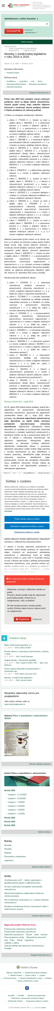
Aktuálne (8, 849)
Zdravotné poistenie (14, 87)
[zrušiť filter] (47, 24)
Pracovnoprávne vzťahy (14, 937)
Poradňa (7, 948)
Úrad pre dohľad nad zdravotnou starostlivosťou (24, 946)
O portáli (11, 996)
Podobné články (13, 73)
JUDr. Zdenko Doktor (23, 648)
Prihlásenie (37, 619)
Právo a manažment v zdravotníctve (23, 48)
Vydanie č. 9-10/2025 (17, 798)
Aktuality (8, 845)
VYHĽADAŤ (12, 31)
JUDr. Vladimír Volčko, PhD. (27, 663)
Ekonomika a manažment (15, 856)
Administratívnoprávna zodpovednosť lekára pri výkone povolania (24, 894)
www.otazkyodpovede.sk (14, 704)
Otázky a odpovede (13, 973)
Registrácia (24, 619)
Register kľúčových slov (39, 93)
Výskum (44, 935)
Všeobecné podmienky (36, 996)
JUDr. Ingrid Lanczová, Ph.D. (26, 674)
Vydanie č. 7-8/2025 (16, 802)
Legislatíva (23, 81)
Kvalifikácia (11, 81)
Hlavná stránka (10, 46)
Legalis (42, 975)
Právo (31, 64)
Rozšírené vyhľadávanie (30, 31)
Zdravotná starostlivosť (38, 84)
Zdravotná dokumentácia (16, 84)
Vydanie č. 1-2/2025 (16, 814)
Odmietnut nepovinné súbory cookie (27, 526)
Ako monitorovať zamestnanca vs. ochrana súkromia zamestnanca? (26, 901)
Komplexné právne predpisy (36, 973)
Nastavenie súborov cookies (37, 1001)
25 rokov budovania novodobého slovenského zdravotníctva (23, 888)
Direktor (49, 978)
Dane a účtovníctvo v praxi (28, 981)
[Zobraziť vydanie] (16, 740)
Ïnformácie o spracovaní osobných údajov (28, 998)
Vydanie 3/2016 (29, 50)
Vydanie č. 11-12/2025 (17, 795)
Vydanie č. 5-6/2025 (16, 806)
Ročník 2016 (14, 50)
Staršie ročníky (44, 832)
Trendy (19, 940)
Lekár (36, 935)
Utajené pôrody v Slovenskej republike (20, 660)
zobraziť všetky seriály (41, 916)
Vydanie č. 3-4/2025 (16, 810)
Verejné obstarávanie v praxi (31, 978)
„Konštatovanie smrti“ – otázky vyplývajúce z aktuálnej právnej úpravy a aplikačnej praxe (23, 881)
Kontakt (21, 996)
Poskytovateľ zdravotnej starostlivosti (20, 932)
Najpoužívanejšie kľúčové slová (20, 925)
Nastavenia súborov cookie (26, 532)
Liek (32, 81)
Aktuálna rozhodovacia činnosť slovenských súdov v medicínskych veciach (26, 907)
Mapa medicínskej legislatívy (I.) (18, 645)
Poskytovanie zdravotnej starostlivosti (20, 929)
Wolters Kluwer (16, 975)
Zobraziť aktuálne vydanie (39, 764)
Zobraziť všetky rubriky (41, 867)
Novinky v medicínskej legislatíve (18, 678)
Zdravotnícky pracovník (36, 937)
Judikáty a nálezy (11, 943)
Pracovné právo (10, 978)
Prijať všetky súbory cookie (27, 519)
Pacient (29, 935)
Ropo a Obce (31, 975)
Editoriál (7, 853)
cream (43, 1008)
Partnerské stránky (15, 1001)
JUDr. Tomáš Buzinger (24, 657)
